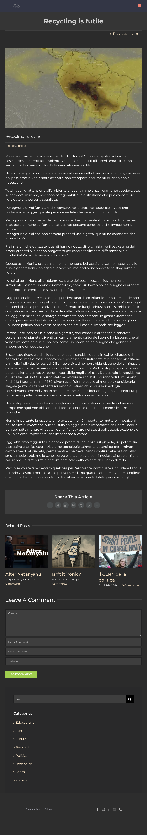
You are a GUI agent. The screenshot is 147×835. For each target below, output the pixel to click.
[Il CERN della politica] (120, 537)
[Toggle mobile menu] (140, 5)
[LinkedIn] (109, 809)
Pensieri (22, 747)
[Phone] (120, 809)
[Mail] (114, 809)
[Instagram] (103, 809)
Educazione (25, 722)
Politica (10, 145)
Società (21, 145)
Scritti (20, 772)
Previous (120, 34)
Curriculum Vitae (38, 809)
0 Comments (130, 585)
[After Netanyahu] (26, 537)
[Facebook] (97, 809)
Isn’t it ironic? (66, 574)
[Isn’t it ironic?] (73, 537)
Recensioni (24, 764)
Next (134, 34)
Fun (19, 731)
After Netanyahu (23, 574)
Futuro (21, 739)
